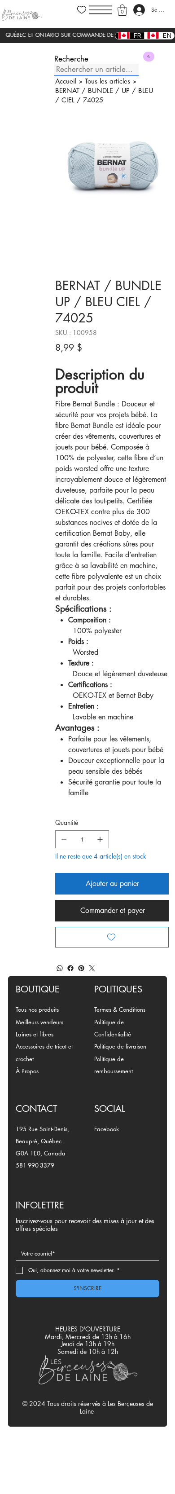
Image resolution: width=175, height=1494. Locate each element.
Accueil (65, 81)
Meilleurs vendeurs (39, 1022)
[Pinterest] (81, 968)
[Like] (81, 10)
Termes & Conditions (119, 1009)
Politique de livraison (120, 1046)
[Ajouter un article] (100, 839)
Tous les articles (107, 81)
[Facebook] (70, 968)
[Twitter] (92, 968)
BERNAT (67, 90)
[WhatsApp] (59, 968)
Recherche (71, 59)
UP (126, 90)
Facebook (106, 1129)
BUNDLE (100, 90)
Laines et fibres (34, 1034)
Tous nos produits (37, 1009)
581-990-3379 (35, 1165)
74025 (93, 100)
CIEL (67, 100)
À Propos (27, 1071)
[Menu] (100, 10)
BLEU (145, 90)
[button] (122, 10)
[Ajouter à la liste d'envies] (112, 937)
